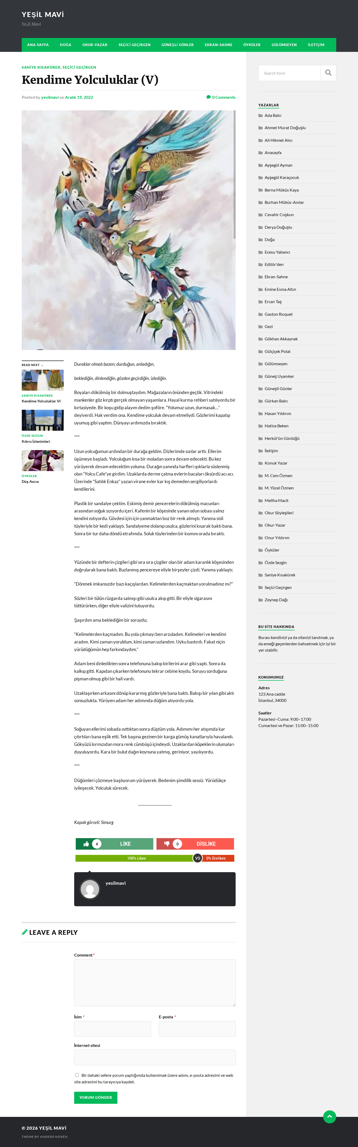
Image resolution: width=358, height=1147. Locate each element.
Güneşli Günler (178, 45)
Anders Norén (54, 1137)
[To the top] (329, 1116)
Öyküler (252, 45)
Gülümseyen (284, 45)
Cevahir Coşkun (279, 214)
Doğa (66, 45)
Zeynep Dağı (276, 599)
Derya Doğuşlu (278, 227)
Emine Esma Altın (280, 289)
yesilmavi (50, 97)
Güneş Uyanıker (279, 376)
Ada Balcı (273, 115)
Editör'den (274, 264)
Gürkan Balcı (276, 400)
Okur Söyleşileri (279, 512)
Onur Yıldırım (277, 537)
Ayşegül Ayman (278, 164)
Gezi (269, 326)
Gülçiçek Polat (278, 351)
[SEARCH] (328, 73)
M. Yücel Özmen (279, 487)
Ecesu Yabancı (277, 251)
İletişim (316, 45)
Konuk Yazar (276, 462)
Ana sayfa (38, 45)
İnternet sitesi (87, 1045)
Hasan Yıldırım (278, 413)
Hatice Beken (277, 425)
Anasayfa (273, 152)
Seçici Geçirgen (135, 45)
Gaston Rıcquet (279, 314)
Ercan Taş (273, 301)
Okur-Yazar (95, 45)
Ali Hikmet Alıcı (278, 140)
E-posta (167, 1017)
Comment (84, 955)
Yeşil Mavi (43, 14)
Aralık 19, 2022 (79, 97)
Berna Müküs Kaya (282, 189)
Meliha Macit (277, 500)
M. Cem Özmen (278, 475)
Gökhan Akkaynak (281, 338)
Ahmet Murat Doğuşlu (285, 127)
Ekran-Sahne (218, 45)
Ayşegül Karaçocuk (282, 177)
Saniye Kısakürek (41, 67)
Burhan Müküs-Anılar (284, 202)
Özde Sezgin (276, 562)
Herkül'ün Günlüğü (282, 438)
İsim (79, 1017)
